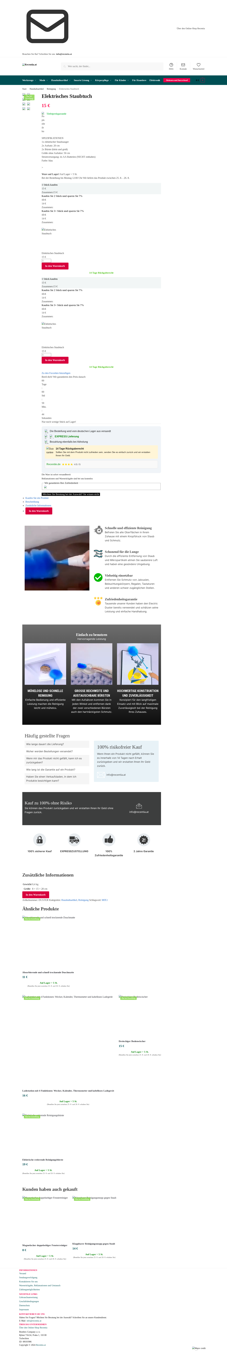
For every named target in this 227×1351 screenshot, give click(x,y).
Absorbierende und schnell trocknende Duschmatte (48, 972)
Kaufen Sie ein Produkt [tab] (37, 498)
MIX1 (105, 900)
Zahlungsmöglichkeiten (29, 1289)
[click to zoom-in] (23, 104)
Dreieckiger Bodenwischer (132, 1041)
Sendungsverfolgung (28, 1277)
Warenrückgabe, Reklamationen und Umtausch (39, 1285)
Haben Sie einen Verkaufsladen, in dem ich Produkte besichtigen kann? (51, 778)
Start (24, 89)
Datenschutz (24, 1305)
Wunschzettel (198, 69)
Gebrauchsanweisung (28, 1297)
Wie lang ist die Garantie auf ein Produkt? (50, 769)
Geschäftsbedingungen (29, 1301)
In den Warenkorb (55, 266)
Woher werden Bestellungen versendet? (49, 751)
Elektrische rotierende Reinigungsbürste (42, 1159)
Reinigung (51, 89)
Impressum (24, 1309)
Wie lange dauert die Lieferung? (45, 744)
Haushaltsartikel (37, 89)
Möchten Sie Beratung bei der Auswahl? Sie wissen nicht (71, 494)
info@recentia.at (64, 54)
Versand (22, 1273)
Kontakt (183, 69)
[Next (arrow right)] (35, 99)
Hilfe (171, 69)
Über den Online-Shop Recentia (191, 28)
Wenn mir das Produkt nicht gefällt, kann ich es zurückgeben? (54, 760)
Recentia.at (41, 1345)
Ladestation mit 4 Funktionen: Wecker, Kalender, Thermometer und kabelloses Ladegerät (68, 1090)
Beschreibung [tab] (32, 501)
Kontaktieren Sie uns (28, 1281)
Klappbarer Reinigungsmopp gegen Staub (93, 1243)
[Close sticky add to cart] (43, 226)
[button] (200, 80)
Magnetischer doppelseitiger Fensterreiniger (44, 1245)
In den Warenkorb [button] (48, 992)
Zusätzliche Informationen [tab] (38, 505)
